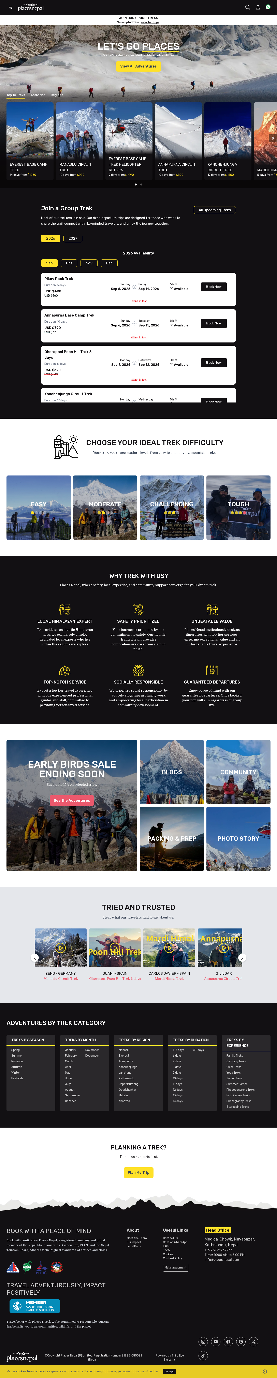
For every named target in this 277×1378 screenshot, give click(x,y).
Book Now (214, 287)
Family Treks (235, 1055)
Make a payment (176, 1267)
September (72, 1095)
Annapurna (126, 1061)
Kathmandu (126, 1078)
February (71, 1055)
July (68, 1084)
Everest (124, 1055)
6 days (177, 1055)
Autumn (16, 1067)
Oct (69, 263)
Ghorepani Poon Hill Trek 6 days (115, 979)
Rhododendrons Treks (241, 1089)
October (70, 1101)
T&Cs (166, 1250)
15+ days (198, 1050)
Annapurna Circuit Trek (223, 979)
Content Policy (173, 1258)
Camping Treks (236, 1061)
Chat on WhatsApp (175, 1242)
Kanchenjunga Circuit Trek (68, 394)
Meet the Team (137, 1238)
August (70, 1089)
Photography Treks (239, 1101)
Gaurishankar (127, 1089)
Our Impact (134, 1242)
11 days (177, 1084)
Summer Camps (237, 1084)
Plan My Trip (138, 1172)
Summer (17, 1055)
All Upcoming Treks (215, 210)
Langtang (125, 1072)
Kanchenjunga (128, 1067)
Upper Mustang (128, 1084)
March (69, 1061)
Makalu (123, 1095)
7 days (177, 1061)
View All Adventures (138, 66)
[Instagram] (203, 1341)
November (92, 1050)
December (92, 1055)
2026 (50, 238)
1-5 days (178, 1050)
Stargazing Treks (238, 1107)
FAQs (166, 1246)
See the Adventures (72, 800)
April (68, 1067)
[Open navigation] (10, 7)
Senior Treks (235, 1078)
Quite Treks (234, 1067)
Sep (49, 263)
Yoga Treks (234, 1072)
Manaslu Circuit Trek (61, 979)
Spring (15, 1050)
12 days (178, 1089)
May (67, 1072)
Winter (15, 1072)
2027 (73, 238)
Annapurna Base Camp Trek (69, 315)
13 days (178, 1095)
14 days (178, 1101)
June (68, 1078)
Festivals (17, 1078)
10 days (178, 1078)
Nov (89, 263)
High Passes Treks (238, 1095)
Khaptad (124, 1101)
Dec (109, 263)
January (70, 1050)
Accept (169, 1371)
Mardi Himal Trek (169, 979)
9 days (177, 1072)
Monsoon (17, 1061)
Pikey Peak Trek (58, 279)
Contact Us (170, 1238)
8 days (177, 1067)
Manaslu (124, 1050)
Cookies (168, 1254)
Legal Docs (134, 1246)
